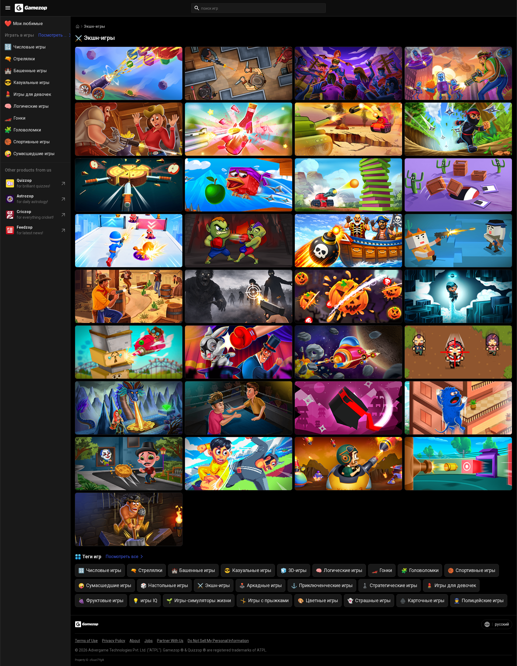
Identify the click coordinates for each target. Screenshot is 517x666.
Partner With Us (170, 641)
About (135, 641)
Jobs (148, 641)
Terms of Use (86, 641)
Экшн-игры (94, 26)
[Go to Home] (77, 26)
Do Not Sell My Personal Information (218, 641)
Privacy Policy (113, 641)
